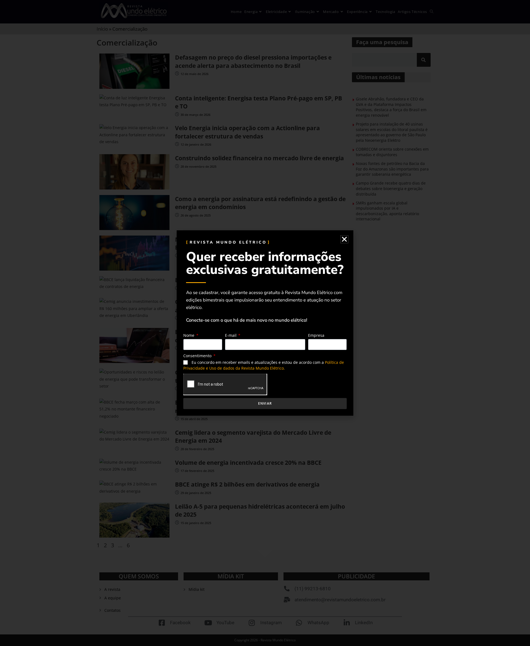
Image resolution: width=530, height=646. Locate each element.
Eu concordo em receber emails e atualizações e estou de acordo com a (263, 365)
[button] (344, 239)
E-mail (231, 335)
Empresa (316, 335)
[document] (265, 323)
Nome (189, 335)
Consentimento (198, 355)
